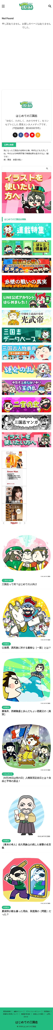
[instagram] (26, 134)
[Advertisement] (26, 62)
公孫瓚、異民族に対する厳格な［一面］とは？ (26, 647)
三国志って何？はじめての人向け (19, 584)
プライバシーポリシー (33, 1011)
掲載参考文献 (25, 1014)
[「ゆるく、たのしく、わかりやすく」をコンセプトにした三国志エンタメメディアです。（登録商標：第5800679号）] (26, 6)
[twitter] (15, 134)
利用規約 (47, 1011)
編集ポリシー (18, 1011)
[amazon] (37, 134)
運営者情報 (7, 1011)
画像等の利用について (10, 1014)
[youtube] (32, 134)
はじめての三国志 (26, 1022)
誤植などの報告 (38, 1014)
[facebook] (20, 134)
